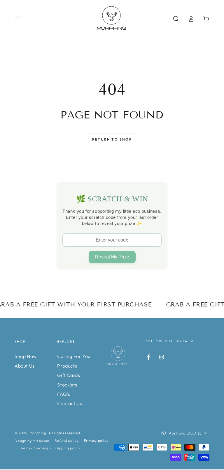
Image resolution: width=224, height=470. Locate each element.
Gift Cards (68, 375)
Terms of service (34, 448)
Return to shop (112, 139)
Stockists (67, 385)
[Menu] (17, 19)
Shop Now (26, 356)
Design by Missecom (32, 441)
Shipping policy (67, 448)
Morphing (37, 433)
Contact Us (69, 403)
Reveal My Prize (112, 256)
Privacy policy (96, 440)
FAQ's (63, 394)
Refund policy (66, 440)
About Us (25, 366)
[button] (175, 19)
